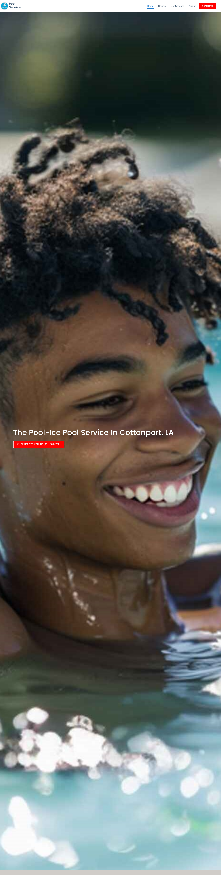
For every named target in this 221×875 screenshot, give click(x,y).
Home (150, 6)
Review (162, 6)
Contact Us (207, 6)
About (192, 6)
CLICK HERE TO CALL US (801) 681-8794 (38, 444)
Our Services (177, 6)
